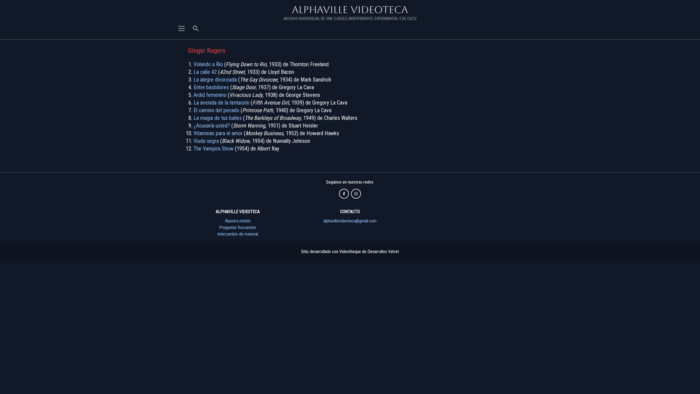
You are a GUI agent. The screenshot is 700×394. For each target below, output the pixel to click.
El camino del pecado (216, 110)
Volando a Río (208, 64)
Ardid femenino (210, 95)
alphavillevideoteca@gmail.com (350, 221)
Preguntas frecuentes (237, 227)
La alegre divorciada (215, 79)
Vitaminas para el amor (218, 133)
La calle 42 (205, 72)
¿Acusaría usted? (212, 125)
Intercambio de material (237, 234)
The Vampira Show (214, 148)
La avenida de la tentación (221, 102)
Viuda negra (206, 141)
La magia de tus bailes (218, 118)
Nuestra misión (237, 221)
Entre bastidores (211, 87)
